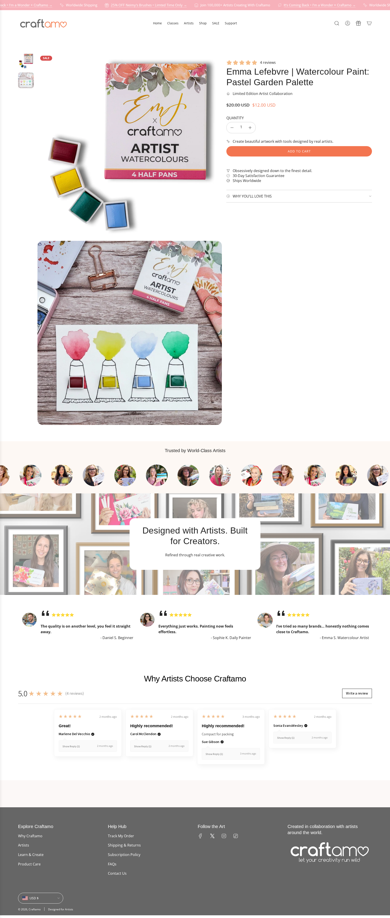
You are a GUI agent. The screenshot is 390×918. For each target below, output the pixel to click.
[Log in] (347, 23)
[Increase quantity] (250, 127)
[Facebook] (200, 836)
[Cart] (369, 23)
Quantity (235, 117)
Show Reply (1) (71, 746)
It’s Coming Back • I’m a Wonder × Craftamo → (319, 5)
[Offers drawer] (358, 23)
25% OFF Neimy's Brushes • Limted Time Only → (148, 5)
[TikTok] (235, 836)
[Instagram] (223, 836)
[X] (212, 836)
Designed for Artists (60, 909)
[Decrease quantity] (232, 127)
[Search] (336, 23)
